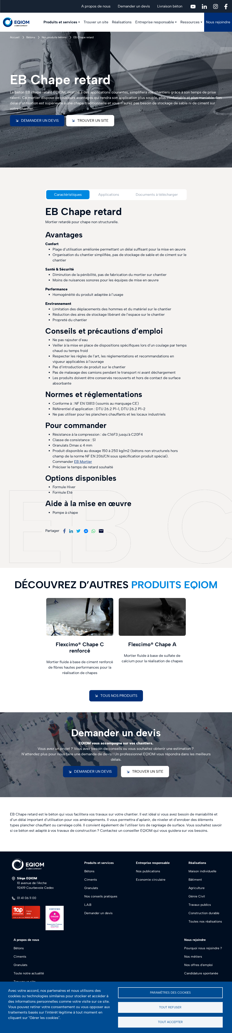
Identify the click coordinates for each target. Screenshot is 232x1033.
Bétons (30, 37)
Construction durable (203, 913)
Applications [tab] (108, 194)
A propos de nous (96, 6)
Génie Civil (196, 896)
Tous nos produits (118, 695)
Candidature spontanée (201, 973)
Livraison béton (169, 6)
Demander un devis (134, 6)
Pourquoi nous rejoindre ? (203, 948)
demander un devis (93, 771)
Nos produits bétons (54, 37)
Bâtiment (195, 880)
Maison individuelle (202, 871)
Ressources (190, 22)
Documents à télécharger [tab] (157, 194)
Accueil (14, 37)
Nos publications (148, 871)
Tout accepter (170, 1022)
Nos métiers (193, 957)
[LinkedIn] (71, 530)
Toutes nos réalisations (205, 921)
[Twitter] (78, 530)
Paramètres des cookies (170, 992)
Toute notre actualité (29, 973)
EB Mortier (83, 461)
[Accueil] (18, 22)
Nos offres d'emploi (198, 965)
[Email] (101, 530)
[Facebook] (64, 530)
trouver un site (147, 771)
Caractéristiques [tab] (68, 194)
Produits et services (60, 22)
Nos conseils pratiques (100, 896)
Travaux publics (199, 905)
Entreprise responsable (154, 22)
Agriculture (196, 888)
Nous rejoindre (218, 22)
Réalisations (122, 22)
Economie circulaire (150, 880)
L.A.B (87, 905)
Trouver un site (96, 22)
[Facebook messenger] (86, 530)
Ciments (90, 880)
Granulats (91, 888)
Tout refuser (170, 1007)
